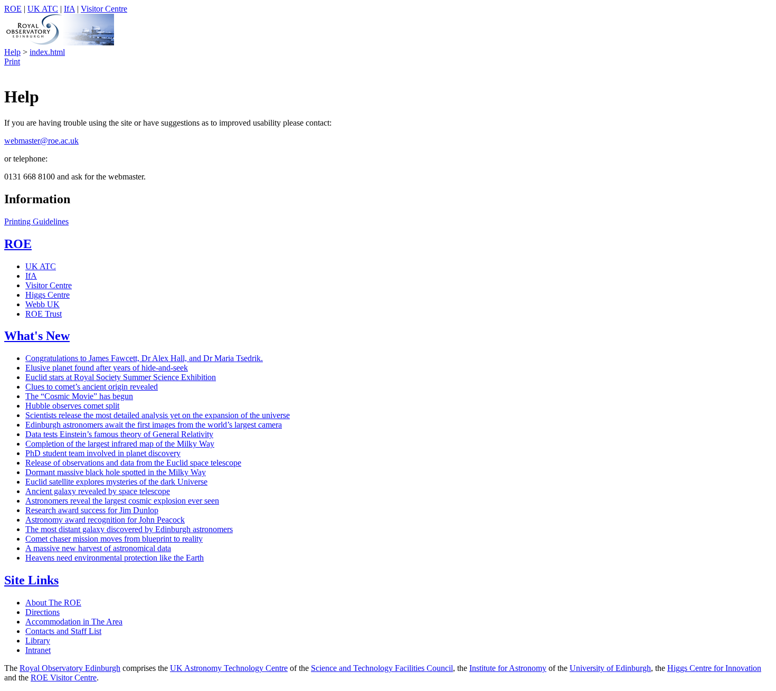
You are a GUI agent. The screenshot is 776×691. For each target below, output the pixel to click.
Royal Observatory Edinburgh (70, 668)
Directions (42, 612)
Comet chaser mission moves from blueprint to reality (114, 538)
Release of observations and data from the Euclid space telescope (133, 462)
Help (12, 52)
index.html (47, 52)
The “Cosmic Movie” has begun (79, 396)
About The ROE (53, 602)
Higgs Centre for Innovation (714, 668)
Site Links (31, 580)
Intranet (38, 650)
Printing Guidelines (36, 221)
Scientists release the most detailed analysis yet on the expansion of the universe (157, 415)
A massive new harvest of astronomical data (98, 548)
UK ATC (42, 8)
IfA (69, 8)
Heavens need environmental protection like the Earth (114, 557)
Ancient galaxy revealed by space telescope (97, 491)
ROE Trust (43, 313)
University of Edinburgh (610, 668)
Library (37, 640)
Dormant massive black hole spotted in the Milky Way (115, 472)
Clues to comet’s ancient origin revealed (91, 386)
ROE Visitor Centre (64, 677)
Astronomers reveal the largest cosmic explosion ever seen (122, 500)
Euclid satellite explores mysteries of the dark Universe (116, 481)
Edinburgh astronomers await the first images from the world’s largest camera (153, 424)
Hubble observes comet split (72, 405)
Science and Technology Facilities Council (382, 668)
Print (12, 61)
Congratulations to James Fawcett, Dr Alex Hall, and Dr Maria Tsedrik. (144, 358)
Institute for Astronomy (507, 668)
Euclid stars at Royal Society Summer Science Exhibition (120, 377)
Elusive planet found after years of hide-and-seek (106, 367)
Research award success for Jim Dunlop (91, 510)
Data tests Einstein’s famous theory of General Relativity (119, 434)
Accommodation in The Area (73, 621)
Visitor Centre (104, 8)
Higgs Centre (47, 294)
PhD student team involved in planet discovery (103, 453)
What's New (37, 336)
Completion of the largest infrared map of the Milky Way (119, 443)
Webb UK (42, 304)
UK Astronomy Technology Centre (229, 668)
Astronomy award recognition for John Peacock (105, 519)
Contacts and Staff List (63, 631)
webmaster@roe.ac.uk (41, 140)
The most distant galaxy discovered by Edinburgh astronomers (129, 529)
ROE (13, 8)
